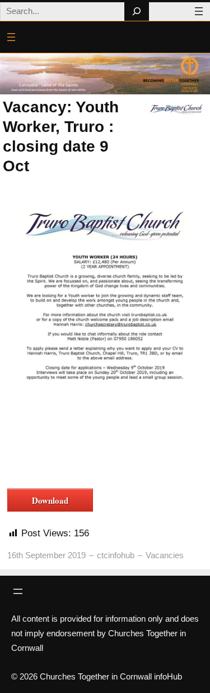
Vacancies (165, 555)
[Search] (136, 11)
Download (50, 500)
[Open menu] (199, 11)
